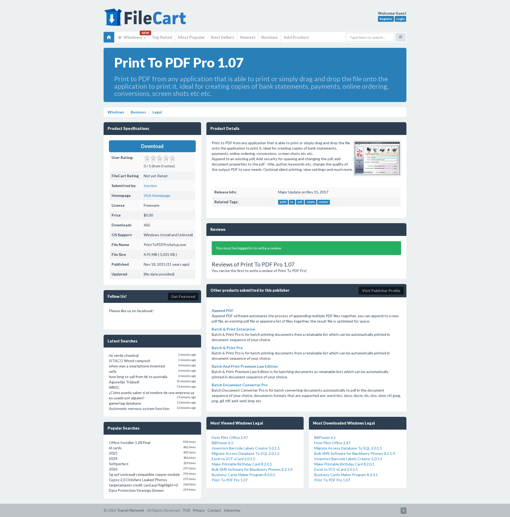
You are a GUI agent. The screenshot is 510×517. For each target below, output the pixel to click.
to (291, 202)
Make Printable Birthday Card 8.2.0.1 (242, 464)
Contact (214, 510)
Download (152, 146)
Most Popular (191, 37)
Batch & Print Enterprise (233, 329)
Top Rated (162, 37)
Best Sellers (222, 37)
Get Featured (183, 296)
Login (400, 19)
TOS (186, 510)
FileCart (146, 20)
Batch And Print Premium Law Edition (245, 366)
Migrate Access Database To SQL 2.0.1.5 (245, 453)
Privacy (199, 510)
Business (138, 112)
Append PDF (222, 310)
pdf (300, 202)
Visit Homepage (157, 195)
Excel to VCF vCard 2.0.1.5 (233, 458)
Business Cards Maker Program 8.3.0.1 (243, 474)
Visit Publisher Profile (381, 290)
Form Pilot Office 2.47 (230, 437)
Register (386, 19)
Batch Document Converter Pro (240, 385)
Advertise (232, 510)
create (311, 202)
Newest (248, 37)
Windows (133, 37)
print (283, 202)
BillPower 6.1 (222, 442)
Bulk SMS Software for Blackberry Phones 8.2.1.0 (252, 469)
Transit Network (130, 510)
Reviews (269, 37)
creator (323, 202)
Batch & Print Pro (227, 347)
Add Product (296, 37)
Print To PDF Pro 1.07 (230, 480)
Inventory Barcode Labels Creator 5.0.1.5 (246, 448)
